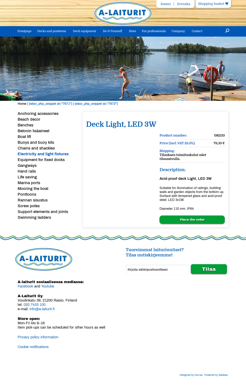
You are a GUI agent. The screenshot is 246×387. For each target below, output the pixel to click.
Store (132, 31)
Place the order (192, 219)
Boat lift (24, 137)
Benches (25, 125)
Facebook (25, 286)
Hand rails (27, 171)
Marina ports (29, 183)
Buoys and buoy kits (36, 142)
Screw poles (29, 206)
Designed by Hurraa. (191, 375)
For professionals (154, 31)
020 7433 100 (35, 305)
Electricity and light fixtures (43, 154)
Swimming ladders (34, 217)
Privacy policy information (38, 337)
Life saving (27, 177)
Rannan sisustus (33, 200)
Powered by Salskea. (216, 375)
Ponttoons (27, 194)
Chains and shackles (36, 148)
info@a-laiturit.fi (42, 309)
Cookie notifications (33, 347)
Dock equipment (84, 31)
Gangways (27, 166)
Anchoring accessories (38, 114)
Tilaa (209, 269)
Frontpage (24, 31)
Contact (197, 31)
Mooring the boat (33, 189)
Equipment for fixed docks (41, 160)
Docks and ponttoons (51, 31)
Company (178, 31)
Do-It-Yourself (112, 31)
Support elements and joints (43, 212)
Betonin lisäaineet (33, 131)
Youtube (47, 286)
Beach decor (29, 119)
